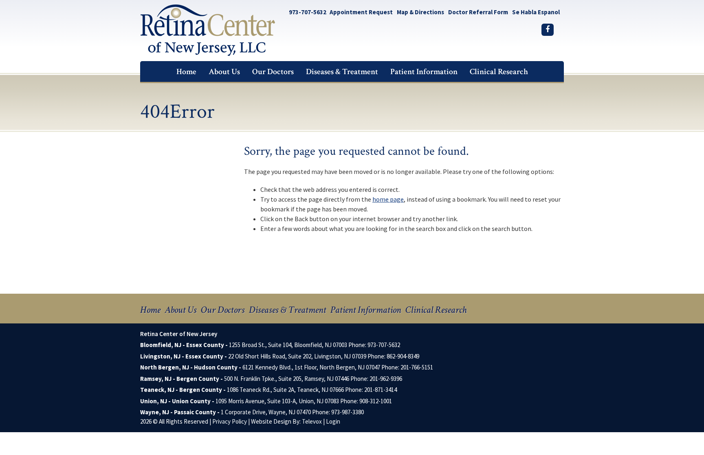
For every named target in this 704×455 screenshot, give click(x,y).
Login (333, 421)
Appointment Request (361, 12)
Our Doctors (223, 309)
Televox (312, 421)
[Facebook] (547, 30)
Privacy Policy (229, 421)
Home (150, 309)
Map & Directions (420, 12)
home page (388, 199)
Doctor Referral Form (478, 12)
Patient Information (365, 309)
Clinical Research (436, 309)
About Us (181, 309)
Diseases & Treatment (287, 309)
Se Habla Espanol (536, 12)
